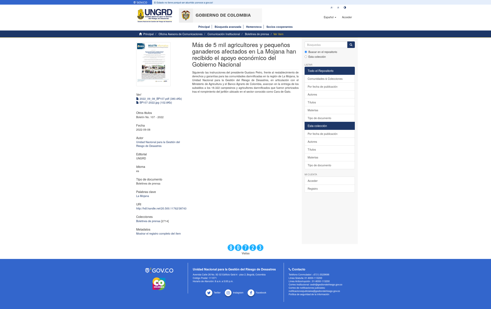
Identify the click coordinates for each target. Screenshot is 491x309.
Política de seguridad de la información (309, 294)
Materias (313, 110)
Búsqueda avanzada (228, 27)
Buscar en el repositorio (322, 52)
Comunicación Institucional (224, 34)
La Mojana (142, 196)
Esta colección (317, 57)
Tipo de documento (319, 118)
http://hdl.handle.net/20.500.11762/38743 (161, 208)
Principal (204, 27)
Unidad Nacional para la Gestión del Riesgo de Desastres (158, 144)
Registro (313, 188)
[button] (330, 17)
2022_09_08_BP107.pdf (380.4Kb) (160, 99)
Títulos (312, 102)
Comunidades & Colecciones (325, 79)
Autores (312, 94)
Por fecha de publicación (323, 86)
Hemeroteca (254, 27)
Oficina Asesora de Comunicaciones (181, 34)
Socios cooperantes (279, 27)
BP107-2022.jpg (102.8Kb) (155, 102)
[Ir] (351, 44)
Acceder (313, 181)
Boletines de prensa (257, 34)
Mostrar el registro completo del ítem (158, 233)
